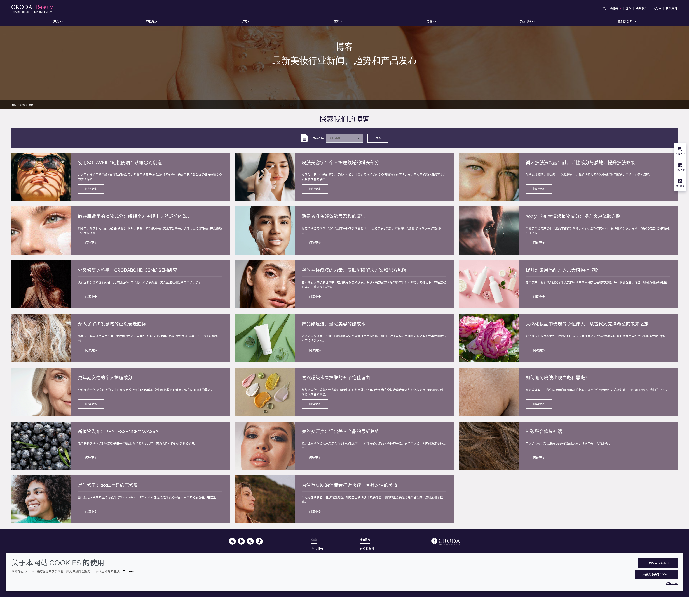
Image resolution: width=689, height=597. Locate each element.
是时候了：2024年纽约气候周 (108, 485)
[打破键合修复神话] (489, 446)
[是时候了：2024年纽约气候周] (41, 499)
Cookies (128, 571)
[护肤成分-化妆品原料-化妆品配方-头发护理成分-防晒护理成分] (32, 7)
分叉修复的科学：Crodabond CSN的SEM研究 (127, 270)
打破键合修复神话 (544, 431)
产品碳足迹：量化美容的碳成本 (333, 324)
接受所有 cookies (658, 563)
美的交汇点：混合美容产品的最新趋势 (340, 431)
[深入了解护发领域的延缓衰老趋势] (41, 338)
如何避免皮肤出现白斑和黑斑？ (557, 377)
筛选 (378, 138)
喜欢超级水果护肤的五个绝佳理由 (336, 377)
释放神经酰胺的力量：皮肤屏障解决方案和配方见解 (354, 270)
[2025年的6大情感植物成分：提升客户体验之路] (489, 230)
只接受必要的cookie (656, 574)
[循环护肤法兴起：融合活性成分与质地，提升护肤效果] (489, 177)
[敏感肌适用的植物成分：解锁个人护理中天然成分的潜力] (41, 230)
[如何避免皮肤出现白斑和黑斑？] (489, 392)
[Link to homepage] (445, 541)
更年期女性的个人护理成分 (105, 377)
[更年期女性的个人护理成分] (41, 392)
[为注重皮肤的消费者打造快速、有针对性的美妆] (265, 499)
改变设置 (672, 583)
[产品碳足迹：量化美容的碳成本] (265, 338)
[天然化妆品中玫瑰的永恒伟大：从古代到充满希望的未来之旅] (489, 338)
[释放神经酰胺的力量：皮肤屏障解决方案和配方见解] (265, 284)
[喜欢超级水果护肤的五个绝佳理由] (265, 392)
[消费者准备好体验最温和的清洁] (265, 230)
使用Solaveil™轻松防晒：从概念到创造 (120, 162)
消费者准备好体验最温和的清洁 (333, 216)
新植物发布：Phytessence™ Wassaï (119, 431)
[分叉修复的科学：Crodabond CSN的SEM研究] (41, 284)
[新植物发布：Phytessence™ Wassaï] (41, 446)
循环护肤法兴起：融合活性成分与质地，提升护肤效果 (580, 162)
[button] (57, 21)
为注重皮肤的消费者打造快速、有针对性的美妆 (349, 485)
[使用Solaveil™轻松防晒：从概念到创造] (41, 177)
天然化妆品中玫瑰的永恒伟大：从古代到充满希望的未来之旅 (587, 324)
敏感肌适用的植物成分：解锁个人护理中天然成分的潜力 (135, 216)
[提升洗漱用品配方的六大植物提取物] (489, 284)
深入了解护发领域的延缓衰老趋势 (112, 324)
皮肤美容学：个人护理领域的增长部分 (340, 162)
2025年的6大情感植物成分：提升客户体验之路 (573, 216)
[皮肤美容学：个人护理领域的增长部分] (265, 177)
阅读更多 (91, 189)
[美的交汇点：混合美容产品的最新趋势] (265, 446)
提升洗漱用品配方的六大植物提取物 (562, 270)
